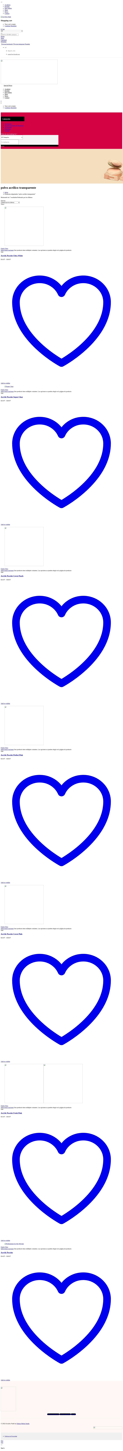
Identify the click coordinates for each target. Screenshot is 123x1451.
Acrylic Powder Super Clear (12, 397)
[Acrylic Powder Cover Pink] (24, 923)
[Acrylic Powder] (14, 1244)
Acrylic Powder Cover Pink (11, 934)
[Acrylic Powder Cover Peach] (24, 565)
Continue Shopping (10, 26)
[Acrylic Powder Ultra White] (24, 245)
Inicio (6, 192)
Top (2, 1441)
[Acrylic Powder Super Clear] (9, 386)
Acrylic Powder (7, 1253)
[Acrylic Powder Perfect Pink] (24, 744)
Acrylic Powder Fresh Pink (11, 1113)
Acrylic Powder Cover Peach (12, 576)
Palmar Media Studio (23, 1423)
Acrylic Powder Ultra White (12, 256)
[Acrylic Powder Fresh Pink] (44, 1102)
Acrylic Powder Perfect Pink (12, 755)
